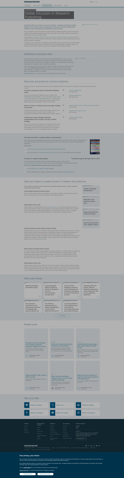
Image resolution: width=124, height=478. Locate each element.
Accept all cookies (28, 474)
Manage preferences (24, 470)
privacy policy (27, 467)
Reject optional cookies (45, 474)
